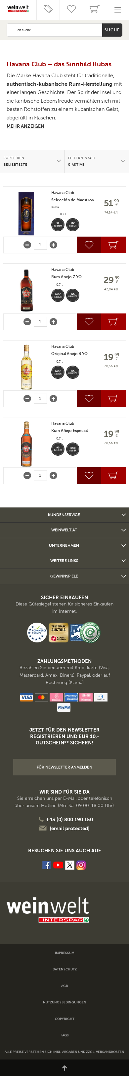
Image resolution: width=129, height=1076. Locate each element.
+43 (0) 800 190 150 (69, 819)
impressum (64, 953)
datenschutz (65, 969)
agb (64, 986)
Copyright (64, 1019)
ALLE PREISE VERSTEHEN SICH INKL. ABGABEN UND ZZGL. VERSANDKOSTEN (64, 1052)
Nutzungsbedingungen (64, 1002)
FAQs (65, 1035)
